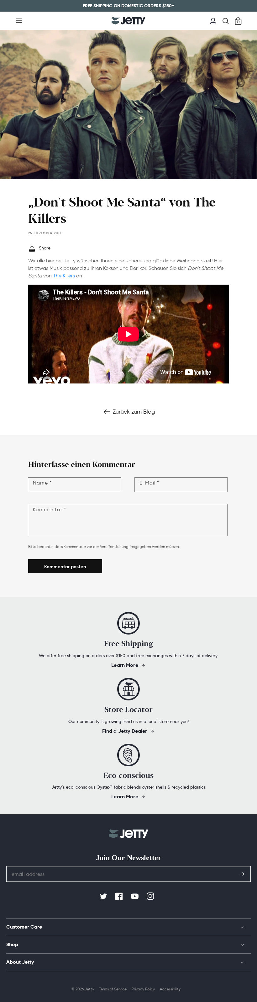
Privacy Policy (143, 989)
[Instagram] (151, 896)
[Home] (128, 20)
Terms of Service (113, 989)
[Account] (213, 20)
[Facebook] (119, 896)
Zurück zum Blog (134, 411)
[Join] (242, 874)
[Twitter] (104, 896)
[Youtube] (135, 896)
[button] (19, 20)
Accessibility (170, 989)
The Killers (64, 276)
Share (44, 248)
